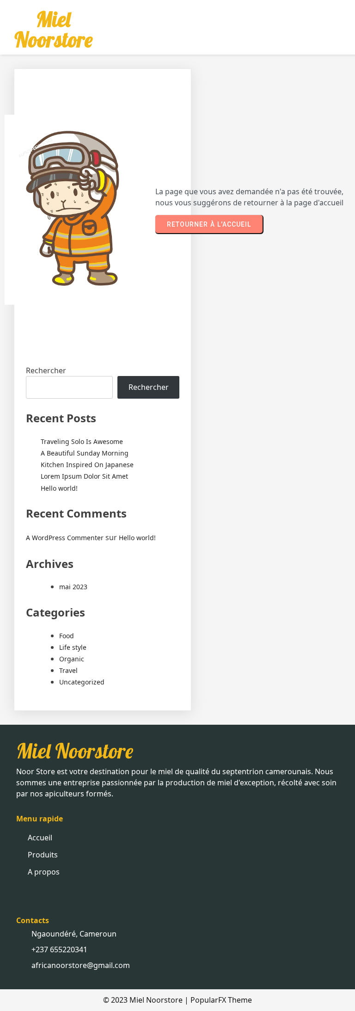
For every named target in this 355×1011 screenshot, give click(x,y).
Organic (71, 658)
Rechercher (46, 370)
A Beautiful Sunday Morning (85, 453)
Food (66, 635)
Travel (68, 670)
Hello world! (59, 488)
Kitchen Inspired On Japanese (87, 464)
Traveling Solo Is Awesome (82, 441)
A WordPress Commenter (65, 537)
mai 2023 (73, 586)
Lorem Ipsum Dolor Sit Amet (84, 476)
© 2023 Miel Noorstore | (146, 1000)
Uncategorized (81, 682)
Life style (72, 647)
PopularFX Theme (221, 1000)
